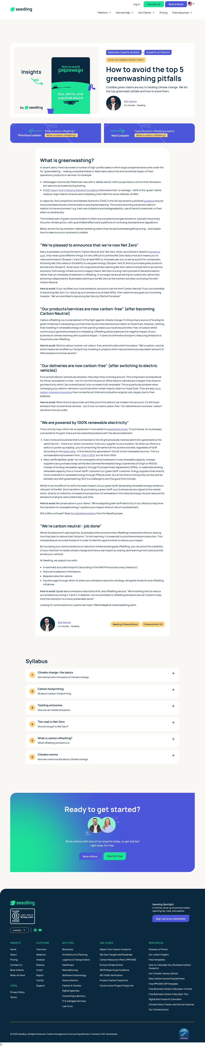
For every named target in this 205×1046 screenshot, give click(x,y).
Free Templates (157, 959)
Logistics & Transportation (76, 959)
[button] (104, 12)
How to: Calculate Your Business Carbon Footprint (170, 966)
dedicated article (118, 429)
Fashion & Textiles (71, 985)
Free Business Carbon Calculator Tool (168, 994)
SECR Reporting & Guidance (114, 970)
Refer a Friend (17, 975)
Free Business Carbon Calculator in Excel (170, 988)
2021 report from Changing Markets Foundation (72, 190)
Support (40, 985)
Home (13, 949)
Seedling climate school (124, 52)
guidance (149, 200)
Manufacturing (70, 970)
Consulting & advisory (73, 995)
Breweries (67, 949)
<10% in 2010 (87, 455)
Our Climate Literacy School (163, 973)
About (13, 954)
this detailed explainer (83, 513)
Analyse (40, 959)
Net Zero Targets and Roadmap (116, 954)
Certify (40, 980)
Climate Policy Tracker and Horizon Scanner (171, 1004)
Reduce (40, 964)
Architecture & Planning (74, 954)
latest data (69, 451)
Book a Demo (176, 4)
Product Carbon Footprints (114, 980)
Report (40, 975)
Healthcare (68, 964)
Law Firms (67, 1006)
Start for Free (114, 856)
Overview (41, 949)
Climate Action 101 (158, 52)
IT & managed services (74, 1001)
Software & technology (74, 975)
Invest (39, 970)
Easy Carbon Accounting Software (167, 978)
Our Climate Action (159, 1009)
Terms (13, 997)
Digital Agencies (70, 990)
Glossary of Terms (158, 949)
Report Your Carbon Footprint (115, 949)
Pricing (14, 959)
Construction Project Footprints (117, 985)
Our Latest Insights (159, 954)
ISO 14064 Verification (111, 975)
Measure (41, 954)
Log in (136, 4)
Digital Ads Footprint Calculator (165, 999)
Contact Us (153, 4)
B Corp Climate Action (111, 964)
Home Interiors (70, 980)
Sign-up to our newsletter (171, 918)
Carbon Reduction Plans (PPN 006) (118, 959)
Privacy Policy (17, 992)
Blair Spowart (130, 101)
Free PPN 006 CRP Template (163, 983)
